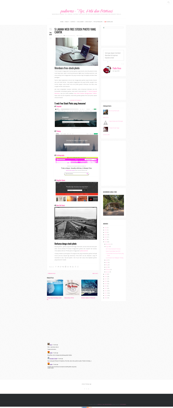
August (107, 246)
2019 (105, 274)
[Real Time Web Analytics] (89, 407)
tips (74, 35)
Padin (57, 35)
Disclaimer (80, 21)
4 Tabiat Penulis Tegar (114, 128)
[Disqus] (73, 322)
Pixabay (58, 131)
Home (61, 21)
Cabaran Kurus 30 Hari (69, 298)
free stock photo (69, 35)
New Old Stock (60, 205)
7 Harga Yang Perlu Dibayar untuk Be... (54, 298)
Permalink (80, 35)
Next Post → (96, 273)
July (106, 260)
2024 (105, 232)
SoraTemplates (123, 404)
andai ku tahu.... (106, 134)
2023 (105, 234)
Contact (72, 21)
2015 (105, 283)
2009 (105, 298)
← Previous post (51, 273)
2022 (105, 237)
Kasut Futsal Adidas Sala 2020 (113, 251)
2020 (105, 242)
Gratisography (60, 155)
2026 (105, 227)
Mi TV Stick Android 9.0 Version (113, 249)
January (107, 272)
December (108, 244)
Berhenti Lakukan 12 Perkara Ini (88, 298)
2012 (105, 290)
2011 (105, 293)
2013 (105, 288)
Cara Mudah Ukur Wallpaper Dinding (114, 258)
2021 (105, 239)
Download (110, 21)
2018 (105, 276)
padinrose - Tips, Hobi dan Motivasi (86, 12)
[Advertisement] (86, 3)
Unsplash (58, 106)
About (67, 21)
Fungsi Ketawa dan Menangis (116, 121)
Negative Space (60, 180)
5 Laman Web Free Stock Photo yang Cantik (75, 30)
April (107, 267)
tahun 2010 (106, 117)
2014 (105, 286)
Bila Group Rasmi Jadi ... (114, 110)
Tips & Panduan (97, 21)
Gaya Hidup (88, 21)
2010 (105, 295)
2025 (105, 230)
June (107, 262)
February (108, 269)
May (107, 265)
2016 (105, 281)
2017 (105, 279)
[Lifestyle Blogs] (83, 407)
